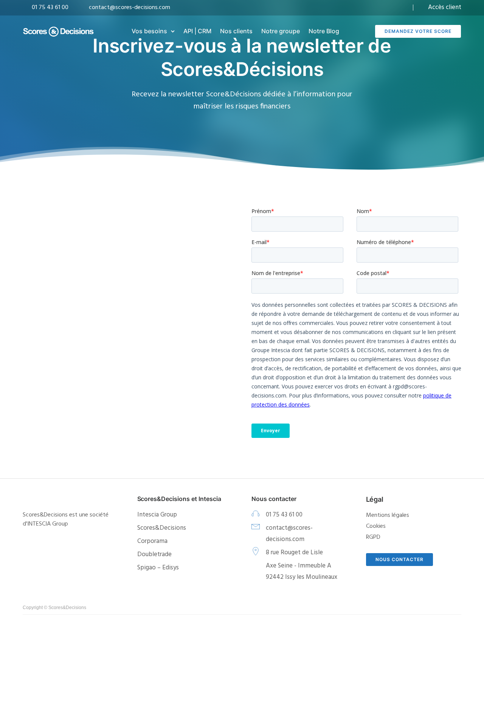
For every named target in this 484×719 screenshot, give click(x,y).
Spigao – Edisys (158, 568)
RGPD (373, 537)
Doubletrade (154, 554)
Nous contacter (399, 559)
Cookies (376, 526)
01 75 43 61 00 (50, 7)
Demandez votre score (418, 31)
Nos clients (236, 31)
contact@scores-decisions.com (129, 7)
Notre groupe (280, 31)
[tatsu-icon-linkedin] (403, 8)
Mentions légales (387, 515)
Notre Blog (324, 31)
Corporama (152, 541)
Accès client (444, 7)
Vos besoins (149, 31)
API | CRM (197, 31)
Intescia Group (157, 515)
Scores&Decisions (161, 528)
